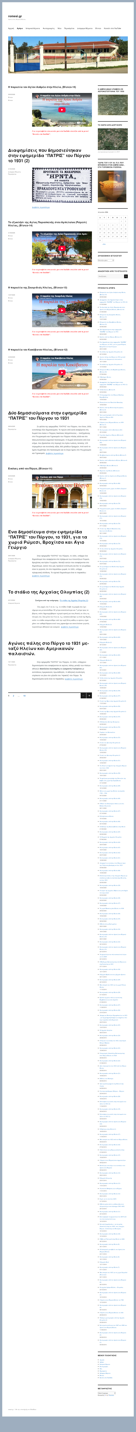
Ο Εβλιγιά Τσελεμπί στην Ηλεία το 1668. (112, 1239)
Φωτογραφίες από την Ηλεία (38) (110, 898)
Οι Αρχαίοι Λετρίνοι (106, 1030)
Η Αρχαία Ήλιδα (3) (106, 624)
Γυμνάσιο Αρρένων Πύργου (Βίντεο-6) (111, 435)
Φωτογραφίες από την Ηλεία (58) (110, 691)
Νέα (59, 28)
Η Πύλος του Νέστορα (106, 1078)
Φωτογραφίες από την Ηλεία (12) (110, 1194)
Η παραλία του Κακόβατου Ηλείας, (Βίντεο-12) (37, 349)
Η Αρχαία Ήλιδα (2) (106, 642)
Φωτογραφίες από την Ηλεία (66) (110, 619)
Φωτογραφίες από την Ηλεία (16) (110, 1145)
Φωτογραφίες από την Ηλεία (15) (110, 1155)
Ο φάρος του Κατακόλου (107, 732)
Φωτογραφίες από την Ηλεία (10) (110, 1234)
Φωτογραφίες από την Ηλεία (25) (110, 1025)
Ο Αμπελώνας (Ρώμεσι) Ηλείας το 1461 (112, 1313)
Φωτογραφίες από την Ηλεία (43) (110, 847)
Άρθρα (20, 28)
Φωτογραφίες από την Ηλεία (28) (110, 992)
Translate (111, 1395)
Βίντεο (98, 28)
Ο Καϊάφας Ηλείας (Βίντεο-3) (109, 465)
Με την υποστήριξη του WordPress (25, 1409)
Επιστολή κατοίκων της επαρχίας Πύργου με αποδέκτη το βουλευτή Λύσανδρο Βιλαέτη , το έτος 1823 (113, 878)
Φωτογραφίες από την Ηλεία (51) (110, 760)
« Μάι (104, 244)
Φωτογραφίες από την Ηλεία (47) (110, 811)
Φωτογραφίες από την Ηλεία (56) (110, 706)
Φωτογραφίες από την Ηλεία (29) (110, 980)
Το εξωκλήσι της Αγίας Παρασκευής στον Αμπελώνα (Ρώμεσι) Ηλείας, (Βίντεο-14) (47, 223)
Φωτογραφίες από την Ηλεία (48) (110, 798)
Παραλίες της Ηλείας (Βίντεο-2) (109, 471)
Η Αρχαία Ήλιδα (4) (106, 607)
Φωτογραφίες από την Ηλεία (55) (110, 717)
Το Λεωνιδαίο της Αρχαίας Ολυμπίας (111, 549)
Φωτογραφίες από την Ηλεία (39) (110, 885)
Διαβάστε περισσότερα (41, 207)
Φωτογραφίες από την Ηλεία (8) (109, 1257)
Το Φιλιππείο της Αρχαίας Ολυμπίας (111, 678)
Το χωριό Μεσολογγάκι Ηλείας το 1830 (112, 908)
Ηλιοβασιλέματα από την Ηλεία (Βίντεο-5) (113, 455)
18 (25, 695)
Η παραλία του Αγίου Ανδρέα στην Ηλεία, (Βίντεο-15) (42, 87)
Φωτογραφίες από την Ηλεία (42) (110, 853)
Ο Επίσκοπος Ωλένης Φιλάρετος (110, 722)
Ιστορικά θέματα (33, 28)
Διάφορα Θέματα (84, 28)
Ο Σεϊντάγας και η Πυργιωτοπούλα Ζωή (112, 1150)
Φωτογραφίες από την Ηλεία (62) (110, 655)
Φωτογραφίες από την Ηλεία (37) (110, 903)
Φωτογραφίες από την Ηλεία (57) (110, 696)
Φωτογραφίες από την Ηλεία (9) (109, 1244)
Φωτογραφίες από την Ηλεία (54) (110, 727)
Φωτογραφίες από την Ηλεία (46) (110, 821)
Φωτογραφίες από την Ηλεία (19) (110, 1109)
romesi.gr (15, 16)
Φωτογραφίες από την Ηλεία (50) (110, 773)
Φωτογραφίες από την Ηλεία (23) (110, 1048)
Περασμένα (69, 28)
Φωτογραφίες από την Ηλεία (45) (110, 832)
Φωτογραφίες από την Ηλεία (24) (110, 1035)
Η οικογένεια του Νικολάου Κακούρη (111, 402)
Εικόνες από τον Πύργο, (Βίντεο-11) (30, 468)
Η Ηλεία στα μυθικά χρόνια (108, 924)
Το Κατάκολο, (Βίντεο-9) (107, 390)
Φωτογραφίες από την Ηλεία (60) (110, 673)
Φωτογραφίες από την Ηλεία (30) (110, 969)
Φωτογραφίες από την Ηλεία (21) (110, 1073)
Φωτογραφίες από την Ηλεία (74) (110, 543)
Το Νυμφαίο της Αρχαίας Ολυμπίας (111, 837)
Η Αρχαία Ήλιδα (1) (106, 660)
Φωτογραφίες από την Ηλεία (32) (110, 942)
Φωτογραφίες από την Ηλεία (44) (110, 842)
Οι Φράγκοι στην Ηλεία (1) (108, 1129)
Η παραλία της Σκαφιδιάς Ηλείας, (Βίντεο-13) (37, 287)
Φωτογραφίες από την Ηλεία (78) (110, 503)
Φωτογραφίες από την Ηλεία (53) (110, 737)
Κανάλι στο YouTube (112, 28)
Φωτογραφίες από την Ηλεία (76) (110, 523)
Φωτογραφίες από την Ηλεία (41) (110, 858)
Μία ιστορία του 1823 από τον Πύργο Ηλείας (114, 1139)
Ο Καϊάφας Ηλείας (105, 377)
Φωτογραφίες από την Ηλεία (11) (110, 1211)
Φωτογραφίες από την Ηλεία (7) (109, 1267)
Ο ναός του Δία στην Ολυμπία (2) (110, 743)
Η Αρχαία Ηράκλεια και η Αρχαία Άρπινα (112, 974)
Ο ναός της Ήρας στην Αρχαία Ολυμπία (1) (113, 711)
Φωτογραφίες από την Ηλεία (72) (110, 561)
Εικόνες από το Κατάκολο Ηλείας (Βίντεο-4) (113, 460)
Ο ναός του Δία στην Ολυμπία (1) (110, 755)
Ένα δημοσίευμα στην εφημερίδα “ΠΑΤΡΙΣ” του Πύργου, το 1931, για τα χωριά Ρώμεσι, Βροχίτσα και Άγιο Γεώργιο (47, 539)
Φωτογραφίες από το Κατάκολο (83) (111, 430)
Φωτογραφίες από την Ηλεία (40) (110, 870)
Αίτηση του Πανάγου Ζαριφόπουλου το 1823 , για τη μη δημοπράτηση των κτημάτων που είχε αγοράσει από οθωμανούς (113, 1017)
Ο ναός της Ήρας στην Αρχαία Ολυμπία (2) (113, 701)
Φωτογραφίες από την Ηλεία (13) (110, 1183)
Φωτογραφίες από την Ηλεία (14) (110, 1173)
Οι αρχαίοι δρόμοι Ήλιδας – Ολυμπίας (111, 1287)
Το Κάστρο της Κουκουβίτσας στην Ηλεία (112, 827)
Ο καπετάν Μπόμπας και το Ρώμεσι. (111, 1188)
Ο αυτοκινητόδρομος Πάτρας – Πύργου (112, 1091)
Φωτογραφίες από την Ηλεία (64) (110, 637)
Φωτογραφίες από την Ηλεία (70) (110, 581)
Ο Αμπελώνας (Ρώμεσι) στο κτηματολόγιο (113, 1160)
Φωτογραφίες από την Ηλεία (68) (110, 601)
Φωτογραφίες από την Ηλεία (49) (110, 786)
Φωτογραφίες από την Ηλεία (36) (110, 914)
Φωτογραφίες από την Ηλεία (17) (110, 1134)
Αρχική (11, 28)
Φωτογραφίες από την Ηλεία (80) (110, 483)
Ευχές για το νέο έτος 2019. (108, 1199)
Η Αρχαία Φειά (104, 1262)
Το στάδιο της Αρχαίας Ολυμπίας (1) (74, 600)
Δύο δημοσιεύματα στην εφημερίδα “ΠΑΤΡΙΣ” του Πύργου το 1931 (47, 415)
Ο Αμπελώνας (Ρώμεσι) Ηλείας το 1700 (112, 1300)
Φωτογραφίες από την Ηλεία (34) (110, 929)
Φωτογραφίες (49, 28)
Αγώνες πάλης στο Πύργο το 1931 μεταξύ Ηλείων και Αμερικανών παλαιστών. (48, 648)
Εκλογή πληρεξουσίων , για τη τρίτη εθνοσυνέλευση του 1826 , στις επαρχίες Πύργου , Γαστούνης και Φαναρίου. (112, 1226)
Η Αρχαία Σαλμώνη (106, 1178)
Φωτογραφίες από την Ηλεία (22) (110, 1061)
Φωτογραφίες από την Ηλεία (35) (110, 919)
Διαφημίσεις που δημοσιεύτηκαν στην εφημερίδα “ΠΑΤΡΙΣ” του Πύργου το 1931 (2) (49, 155)
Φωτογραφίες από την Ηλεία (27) (110, 1005)
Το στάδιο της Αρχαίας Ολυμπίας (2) (48, 592)
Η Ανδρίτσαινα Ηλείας (107, 816)
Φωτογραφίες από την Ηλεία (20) (110, 1096)
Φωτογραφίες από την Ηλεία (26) (110, 1010)
